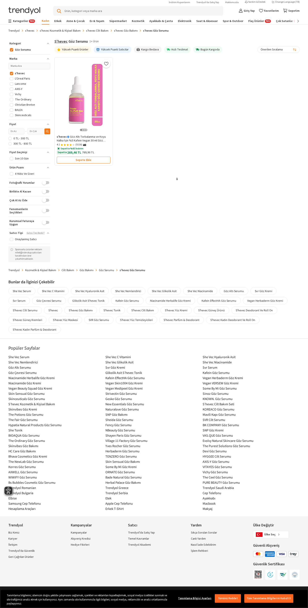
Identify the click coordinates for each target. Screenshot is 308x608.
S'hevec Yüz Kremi (176, 310)
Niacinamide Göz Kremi (24, 383)
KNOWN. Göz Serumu (218, 399)
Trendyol (14, 30)
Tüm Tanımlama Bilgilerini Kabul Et (269, 598)
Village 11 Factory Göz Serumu (126, 441)
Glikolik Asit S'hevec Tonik (88, 301)
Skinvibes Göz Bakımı (23, 446)
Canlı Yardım (198, 539)
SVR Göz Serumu (99, 320)
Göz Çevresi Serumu (48, 301)
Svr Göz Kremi (263, 291)
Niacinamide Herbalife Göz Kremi (170, 301)
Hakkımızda (232, 2)
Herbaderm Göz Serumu (122, 451)
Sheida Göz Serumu (119, 420)
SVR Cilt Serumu (214, 420)
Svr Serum (19, 301)
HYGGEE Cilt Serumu (217, 456)
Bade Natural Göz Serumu (123, 477)
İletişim (12, 545)
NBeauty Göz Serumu (120, 430)
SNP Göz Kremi (213, 430)
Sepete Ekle (83, 160)
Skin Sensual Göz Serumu (26, 393)
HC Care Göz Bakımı (22, 451)
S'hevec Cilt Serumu (25, 310)
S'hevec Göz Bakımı (81, 310)
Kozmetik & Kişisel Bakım (40, 270)
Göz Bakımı (86, 270)
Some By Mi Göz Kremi (121, 467)
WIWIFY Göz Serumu (22, 477)
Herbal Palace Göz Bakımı (123, 482)
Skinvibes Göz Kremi (22, 409)
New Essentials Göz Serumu (124, 404)
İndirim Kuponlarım (179, 2)
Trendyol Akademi (139, 545)
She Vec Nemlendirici (128, 291)
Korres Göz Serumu (22, 467)
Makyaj (207, 509)
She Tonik (15, 430)
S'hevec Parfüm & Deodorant (181, 320)
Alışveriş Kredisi (81, 539)
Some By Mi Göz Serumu (220, 388)
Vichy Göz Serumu (215, 472)
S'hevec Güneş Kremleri (27, 320)
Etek (108, 498)
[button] (29, 43)
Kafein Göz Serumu (127, 301)
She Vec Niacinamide (200, 291)
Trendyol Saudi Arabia (218, 488)
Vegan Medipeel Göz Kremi (124, 388)
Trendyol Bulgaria (20, 493)
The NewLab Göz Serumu (26, 461)
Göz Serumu (106, 270)
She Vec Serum (22, 291)
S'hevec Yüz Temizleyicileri (136, 320)
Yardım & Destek (256, 2)
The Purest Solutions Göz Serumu (226, 446)
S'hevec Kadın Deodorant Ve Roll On (232, 320)
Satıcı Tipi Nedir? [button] (36, 233)
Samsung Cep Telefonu (24, 503)
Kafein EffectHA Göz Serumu (219, 301)
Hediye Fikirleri (80, 545)
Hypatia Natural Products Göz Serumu (35, 425)
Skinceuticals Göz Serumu (26, 399)
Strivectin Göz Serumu (121, 393)
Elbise (12, 498)
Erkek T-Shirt (114, 509)
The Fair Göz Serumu (23, 420)
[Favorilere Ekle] (106, 63)
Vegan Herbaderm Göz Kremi (265, 301)
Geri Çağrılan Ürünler (21, 557)
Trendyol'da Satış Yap (207, 2)
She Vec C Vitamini (53, 291)
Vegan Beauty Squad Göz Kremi (30, 388)
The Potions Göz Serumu (25, 414)
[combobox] (279, 49)
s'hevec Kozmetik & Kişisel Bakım (60, 30)
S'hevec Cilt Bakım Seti (218, 404)
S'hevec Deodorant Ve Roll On (254, 310)
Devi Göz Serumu (215, 451)
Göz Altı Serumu (234, 291)
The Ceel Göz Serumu (218, 477)
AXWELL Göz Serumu (23, 472)
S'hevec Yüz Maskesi (65, 320)
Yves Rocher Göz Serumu (122, 446)
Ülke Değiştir (263, 525)
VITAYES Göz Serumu (217, 467)
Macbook (209, 503)
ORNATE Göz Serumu (120, 472)
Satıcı (132, 525)
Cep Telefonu (212, 493)
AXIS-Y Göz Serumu (216, 461)
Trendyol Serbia (116, 493)
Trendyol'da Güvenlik (21, 551)
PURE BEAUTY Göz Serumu (221, 482)
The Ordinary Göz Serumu (26, 441)
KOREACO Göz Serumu (218, 409)
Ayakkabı (209, 498)
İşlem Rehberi (199, 551)
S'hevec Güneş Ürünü (211, 310)
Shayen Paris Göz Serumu (123, 435)
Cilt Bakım (68, 270)
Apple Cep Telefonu (119, 503)
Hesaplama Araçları (22, 509)
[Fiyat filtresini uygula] (47, 131)
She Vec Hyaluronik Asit (89, 291)
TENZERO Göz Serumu (121, 456)
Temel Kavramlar (138, 539)
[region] (154, 598)
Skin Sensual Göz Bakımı (122, 461)
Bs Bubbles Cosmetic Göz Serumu (32, 482)
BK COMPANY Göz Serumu (221, 425)
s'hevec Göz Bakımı (126, 30)
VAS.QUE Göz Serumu (218, 435)
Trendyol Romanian (22, 488)
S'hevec (53, 310)
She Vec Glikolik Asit (164, 291)
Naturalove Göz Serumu (122, 409)
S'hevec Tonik (112, 310)
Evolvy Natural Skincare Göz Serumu (228, 441)
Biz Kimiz (13, 533)
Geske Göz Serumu (118, 399)
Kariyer (12, 539)
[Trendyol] (24, 11)
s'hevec (29, 30)
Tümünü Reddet (228, 598)
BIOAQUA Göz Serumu (24, 435)
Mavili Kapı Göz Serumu (219, 414)
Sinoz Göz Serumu (216, 393)
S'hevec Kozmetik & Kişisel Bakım (31, 404)
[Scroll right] (295, 21)
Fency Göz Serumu (118, 425)
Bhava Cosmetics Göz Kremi (27, 456)
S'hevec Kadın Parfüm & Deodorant (34, 329)
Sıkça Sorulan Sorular (204, 533)
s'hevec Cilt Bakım (97, 30)
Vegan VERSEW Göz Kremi (220, 383)
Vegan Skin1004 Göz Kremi (124, 383)
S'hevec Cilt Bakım (142, 310)
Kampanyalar (79, 533)
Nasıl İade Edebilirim (203, 545)
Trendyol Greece (116, 488)
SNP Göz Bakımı (116, 414)
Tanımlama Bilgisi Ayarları (194, 598)
